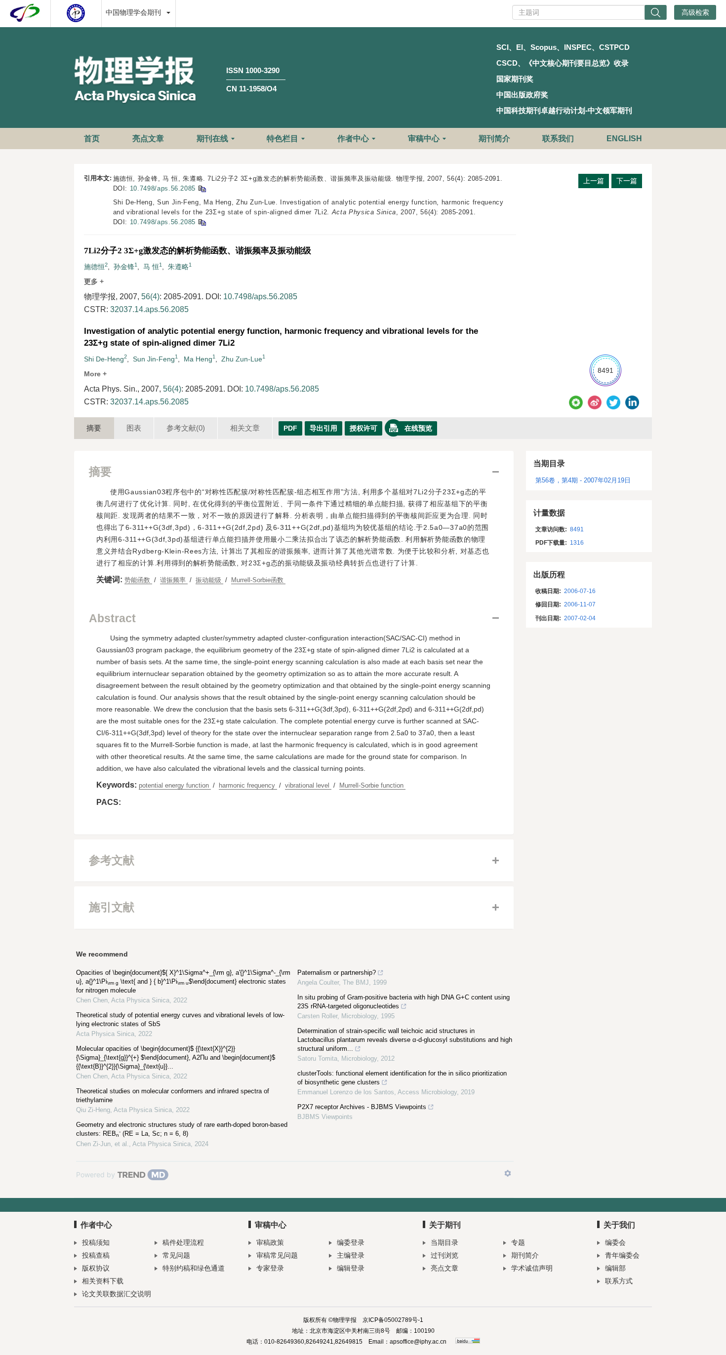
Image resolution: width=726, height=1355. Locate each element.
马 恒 (151, 267)
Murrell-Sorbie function (372, 785)
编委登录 (350, 1242)
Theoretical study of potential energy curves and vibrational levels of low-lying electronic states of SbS (180, 1019)
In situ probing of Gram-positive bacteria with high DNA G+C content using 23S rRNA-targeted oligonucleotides (403, 1002)
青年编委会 (622, 1255)
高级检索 (695, 12)
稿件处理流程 (183, 1242)
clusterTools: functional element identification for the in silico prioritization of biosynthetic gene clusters (402, 1078)
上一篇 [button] (593, 181)
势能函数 (138, 580)
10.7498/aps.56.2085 (163, 188)
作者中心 (353, 138)
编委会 (615, 1242)
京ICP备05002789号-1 (393, 1319)
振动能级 (209, 580)
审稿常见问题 (277, 1255)
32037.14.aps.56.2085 (149, 309)
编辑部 (615, 1268)
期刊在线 (212, 138)
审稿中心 (424, 138)
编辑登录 (350, 1268)
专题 (518, 1242)
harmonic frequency (248, 785)
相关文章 (245, 428)
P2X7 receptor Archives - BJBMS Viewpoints (361, 1107)
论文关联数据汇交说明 (116, 1294)
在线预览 (418, 428)
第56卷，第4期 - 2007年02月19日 (583, 480)
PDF (290, 428)
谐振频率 (174, 580)
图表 (133, 428)
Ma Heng (198, 359)
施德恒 (94, 267)
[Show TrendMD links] (508, 1173)
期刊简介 (494, 138)
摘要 (93, 428)
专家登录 (270, 1268)
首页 (92, 138)
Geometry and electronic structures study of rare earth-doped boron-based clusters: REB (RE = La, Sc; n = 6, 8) (181, 1129)
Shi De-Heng (104, 359)
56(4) (150, 296)
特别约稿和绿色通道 (193, 1268)
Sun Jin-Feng (154, 359)
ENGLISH (624, 138)
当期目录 (444, 1242)
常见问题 (176, 1255)
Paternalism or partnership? (336, 972)
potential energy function (175, 785)
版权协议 (96, 1268)
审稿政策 (270, 1242)
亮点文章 (148, 138)
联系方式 (619, 1281)
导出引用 (323, 428)
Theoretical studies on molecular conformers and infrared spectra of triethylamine (172, 1095)
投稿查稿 (96, 1255)
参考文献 (185, 428)
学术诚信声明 (532, 1268)
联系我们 (558, 138)
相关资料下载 (102, 1281)
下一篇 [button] (626, 181)
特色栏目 (282, 138)
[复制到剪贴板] (202, 188)
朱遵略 (178, 267)
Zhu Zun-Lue (241, 359)
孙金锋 (124, 267)
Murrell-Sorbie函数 (258, 580)
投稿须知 (96, 1242)
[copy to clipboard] (202, 222)
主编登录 (350, 1255)
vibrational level (308, 785)
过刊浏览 (444, 1255)
